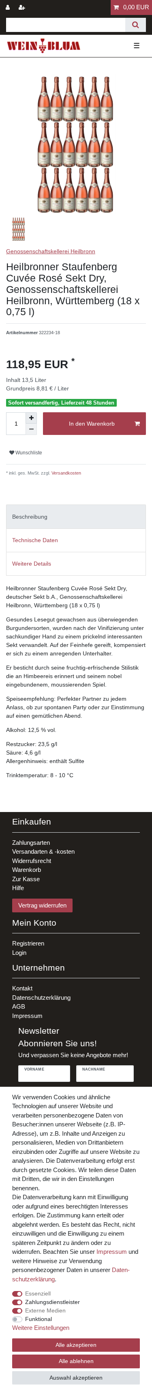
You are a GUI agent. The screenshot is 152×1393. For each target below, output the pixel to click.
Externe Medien (45, 1310)
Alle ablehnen (76, 1361)
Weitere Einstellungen (40, 1327)
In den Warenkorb (92, 423)
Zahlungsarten (31, 842)
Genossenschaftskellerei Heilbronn (50, 251)
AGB (18, 1006)
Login (19, 952)
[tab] (76, 516)
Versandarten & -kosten (43, 851)
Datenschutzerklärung (41, 997)
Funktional (38, 1319)
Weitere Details (31, 563)
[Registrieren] (23, 7)
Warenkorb (26, 869)
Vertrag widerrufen (42, 905)
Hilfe (18, 887)
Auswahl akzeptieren (76, 1377)
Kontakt (22, 988)
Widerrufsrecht (31, 860)
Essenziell (38, 1293)
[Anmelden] (8, 7)
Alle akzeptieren (76, 1345)
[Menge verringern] (31, 429)
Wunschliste (28, 453)
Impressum (27, 1015)
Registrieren (28, 943)
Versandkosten (65, 473)
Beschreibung (29, 516)
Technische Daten (35, 540)
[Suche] (135, 25)
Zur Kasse (26, 879)
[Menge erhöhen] (31, 418)
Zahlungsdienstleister (52, 1302)
